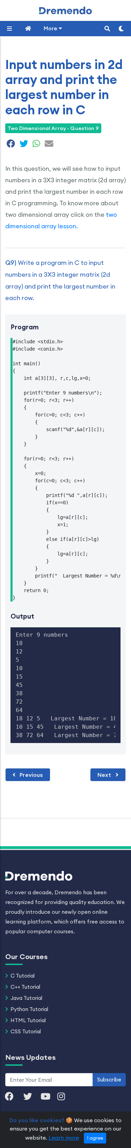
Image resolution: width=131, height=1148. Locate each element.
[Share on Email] (48, 144)
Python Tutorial (29, 1009)
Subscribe (109, 1079)
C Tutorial (22, 975)
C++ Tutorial (25, 987)
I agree (95, 1138)
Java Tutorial (26, 998)
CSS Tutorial (25, 1031)
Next (105, 774)
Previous (30, 774)
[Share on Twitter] (24, 144)
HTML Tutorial (28, 1020)
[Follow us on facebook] (12, 1097)
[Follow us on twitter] (31, 1097)
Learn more (64, 1137)
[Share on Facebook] (11, 144)
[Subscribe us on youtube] (49, 1097)
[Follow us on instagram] (64, 1097)
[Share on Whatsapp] (36, 144)
